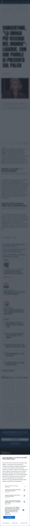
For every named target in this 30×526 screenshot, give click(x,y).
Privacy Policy (24, 523)
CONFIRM (9, 517)
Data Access (15, 523)
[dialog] (15, 490)
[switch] (24, 490)
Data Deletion (5, 523)
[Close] (26, 457)
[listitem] (15, 486)
